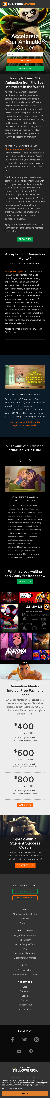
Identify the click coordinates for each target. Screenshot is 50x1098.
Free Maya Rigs (25, 970)
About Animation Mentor (25, 914)
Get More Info (25, 897)
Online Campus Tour (25, 944)
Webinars (25, 991)
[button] (20, 460)
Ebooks (25, 995)
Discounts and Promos (25, 957)
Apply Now (25, 69)
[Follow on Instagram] (36, 1039)
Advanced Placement (25, 953)
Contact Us (25, 865)
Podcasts (25, 1000)
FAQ (25, 948)
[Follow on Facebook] (12, 1039)
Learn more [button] (17, 1088)
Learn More (25, 805)
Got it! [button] (25, 1093)
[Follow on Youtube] (18, 1051)
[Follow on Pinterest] (31, 1051)
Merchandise (25, 1009)
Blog (25, 986)
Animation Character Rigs (25, 974)
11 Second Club (25, 1004)
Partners (25, 918)
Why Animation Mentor (25, 935)
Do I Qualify (25, 939)
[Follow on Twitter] (24, 1039)
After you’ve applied (14, 271)
